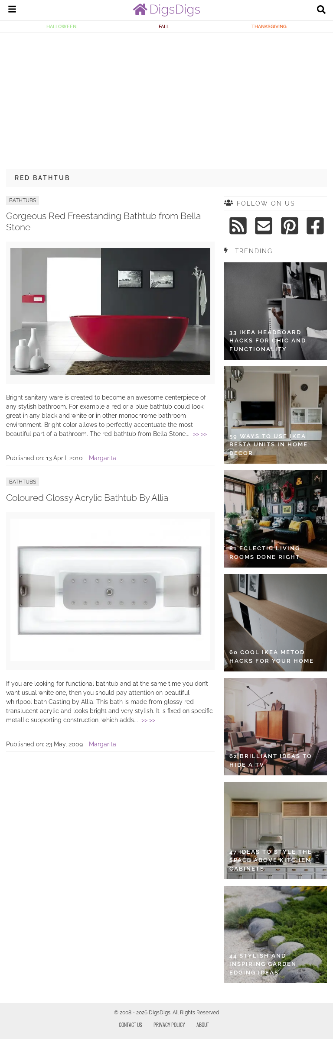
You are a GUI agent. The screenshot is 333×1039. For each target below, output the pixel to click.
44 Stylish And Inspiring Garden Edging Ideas (263, 964)
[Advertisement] (166, 97)
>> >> (200, 433)
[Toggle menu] (12, 10)
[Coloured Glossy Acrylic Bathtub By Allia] (110, 658)
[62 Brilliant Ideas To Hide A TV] (275, 726)
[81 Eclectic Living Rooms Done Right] (275, 519)
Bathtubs (22, 200)
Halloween (61, 26)
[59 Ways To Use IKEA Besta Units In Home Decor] (275, 415)
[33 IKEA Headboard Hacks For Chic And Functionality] (275, 311)
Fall (164, 26)
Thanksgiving (269, 26)
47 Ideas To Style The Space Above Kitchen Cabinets (270, 860)
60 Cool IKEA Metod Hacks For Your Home (271, 656)
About (202, 1024)
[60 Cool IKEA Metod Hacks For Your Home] (275, 622)
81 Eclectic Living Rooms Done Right (264, 552)
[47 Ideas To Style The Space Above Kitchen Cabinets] (275, 830)
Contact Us (130, 1024)
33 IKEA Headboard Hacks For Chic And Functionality (267, 340)
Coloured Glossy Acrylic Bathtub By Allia (87, 497)
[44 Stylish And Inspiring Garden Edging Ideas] (275, 934)
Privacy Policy (169, 1024)
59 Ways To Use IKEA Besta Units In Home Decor (268, 444)
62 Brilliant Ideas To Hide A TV (270, 760)
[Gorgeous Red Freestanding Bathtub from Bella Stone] (110, 372)
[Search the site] (321, 10)
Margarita (102, 458)
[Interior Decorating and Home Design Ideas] (166, 14)
